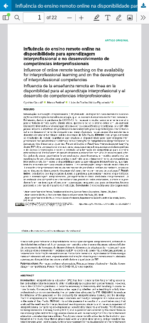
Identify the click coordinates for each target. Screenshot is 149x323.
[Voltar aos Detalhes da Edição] (5, 5)
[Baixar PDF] (143, 5)
